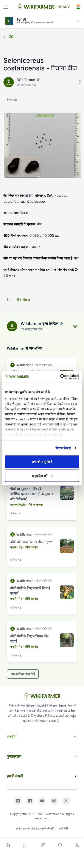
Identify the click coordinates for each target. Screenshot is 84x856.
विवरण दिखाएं (63, 448)
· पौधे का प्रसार (34, 504)
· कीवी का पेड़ (30, 547)
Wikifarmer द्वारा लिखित (39, 323)
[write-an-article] (43, 845)
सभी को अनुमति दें (42, 461)
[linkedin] (18, 800)
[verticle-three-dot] (80, 82)
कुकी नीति (63, 828)
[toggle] (5, 7)
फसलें (13, 547)
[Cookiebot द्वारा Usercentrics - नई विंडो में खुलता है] (60, 377)
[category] (25, 845)
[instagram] (54, 800)
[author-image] (12, 326)
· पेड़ (19, 547)
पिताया (26, 299)
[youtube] (42, 800)
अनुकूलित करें (39, 475)
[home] (7, 845)
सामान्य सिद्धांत (17, 504)
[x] (66, 800)
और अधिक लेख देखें (23, 674)
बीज (19, 299)
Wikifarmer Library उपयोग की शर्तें (34, 828)
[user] (77, 845)
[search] (60, 845)
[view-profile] (75, 326)
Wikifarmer (26, 79)
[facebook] (30, 800)
